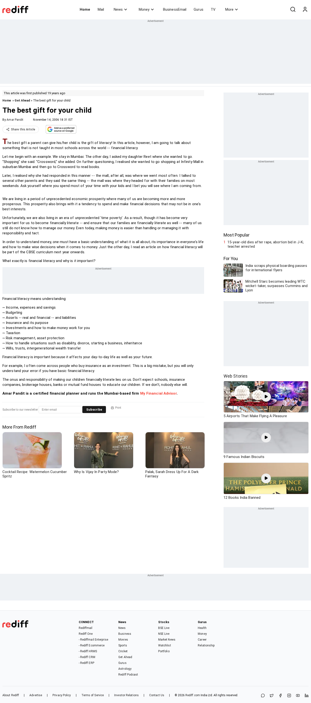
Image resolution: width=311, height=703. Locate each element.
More (229, 9)
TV (213, 9)
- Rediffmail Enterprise (93, 639)
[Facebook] (280, 696)
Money (144, 9)
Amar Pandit (15, 119)
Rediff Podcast (128, 674)
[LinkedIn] (307, 696)
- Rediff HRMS (88, 651)
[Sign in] (305, 9)
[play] (266, 397)
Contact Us (156, 695)
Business (124, 633)
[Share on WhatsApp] (263, 696)
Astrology (124, 668)
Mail (101, 9)
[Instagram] (289, 696)
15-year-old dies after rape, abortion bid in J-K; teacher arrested (265, 244)
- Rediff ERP (86, 663)
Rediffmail (86, 628)
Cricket (123, 651)
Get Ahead (22, 100)
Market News (166, 639)
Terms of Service (92, 695)
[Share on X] (272, 696)
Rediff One (86, 633)
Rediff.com (192, 695)
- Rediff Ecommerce (92, 645)
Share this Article (23, 129)
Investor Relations (126, 695)
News (118, 9)
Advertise (35, 695)
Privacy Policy (61, 695)
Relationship (206, 645)
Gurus (198, 9)
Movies (123, 639)
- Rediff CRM (87, 657)
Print (118, 407)
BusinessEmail (174, 9)
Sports (122, 645)
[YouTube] (298, 696)
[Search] (292, 9)
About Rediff (10, 695)
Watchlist (164, 645)
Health (202, 628)
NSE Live (164, 633)
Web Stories (236, 376)
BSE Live (164, 628)
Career (202, 639)
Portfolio (164, 651)
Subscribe (94, 409)
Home (85, 9)
